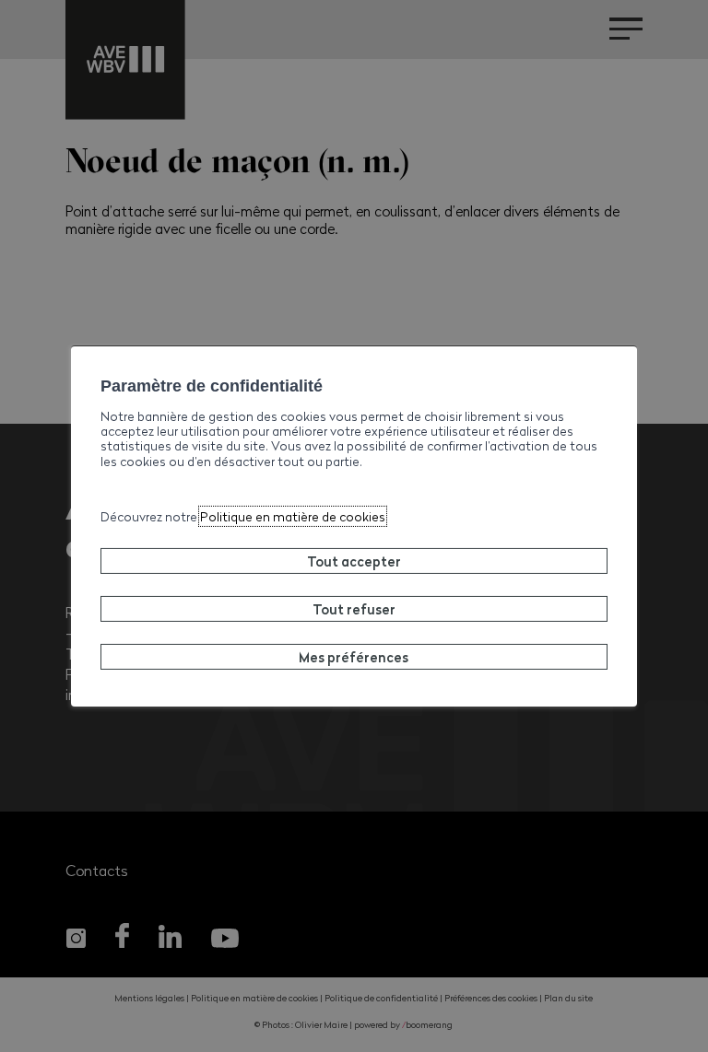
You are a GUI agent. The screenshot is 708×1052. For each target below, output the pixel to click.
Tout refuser (354, 609)
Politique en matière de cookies (292, 516)
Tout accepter (354, 561)
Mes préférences (353, 657)
